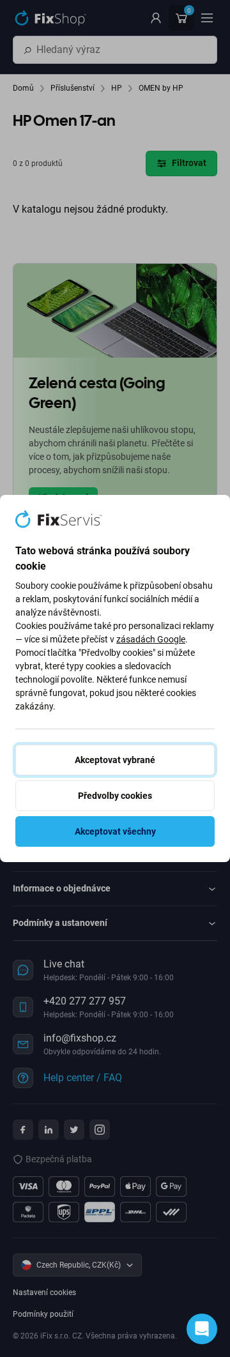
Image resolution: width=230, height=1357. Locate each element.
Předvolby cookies (115, 796)
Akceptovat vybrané (115, 760)
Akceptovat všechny (115, 831)
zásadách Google (150, 639)
